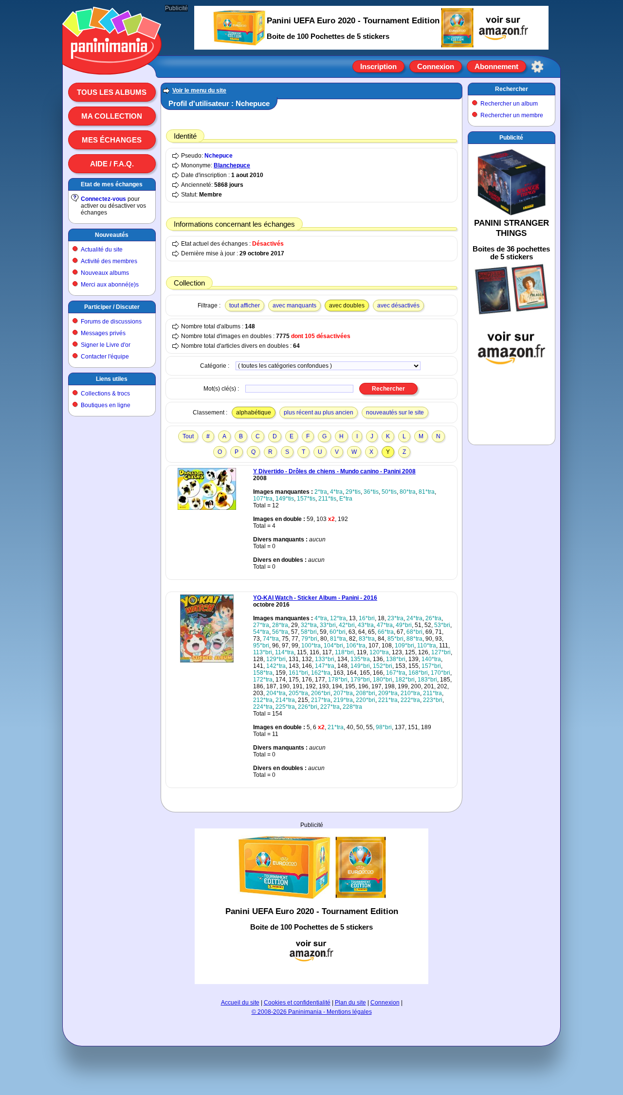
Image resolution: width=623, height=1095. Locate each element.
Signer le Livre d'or (105, 344)
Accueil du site (240, 1002)
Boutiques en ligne (105, 405)
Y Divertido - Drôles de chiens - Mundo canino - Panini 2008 (334, 471)
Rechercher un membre (511, 115)
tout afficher (244, 305)
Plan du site (350, 1002)
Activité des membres (109, 261)
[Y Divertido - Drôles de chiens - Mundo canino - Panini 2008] (207, 507)
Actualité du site (102, 249)
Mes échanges (112, 140)
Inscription (378, 66)
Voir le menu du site (199, 90)
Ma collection (111, 116)
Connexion (435, 66)
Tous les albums (112, 92)
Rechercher (511, 89)
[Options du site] (537, 66)
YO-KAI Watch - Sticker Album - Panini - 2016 (315, 597)
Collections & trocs (105, 393)
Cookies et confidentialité (297, 1002)
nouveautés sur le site (395, 412)
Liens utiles (112, 379)
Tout (188, 436)
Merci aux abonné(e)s (110, 284)
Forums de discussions (111, 321)
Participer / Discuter (112, 307)
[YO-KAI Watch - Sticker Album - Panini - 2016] (207, 660)
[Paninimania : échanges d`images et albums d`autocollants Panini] (112, 62)
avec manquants (294, 305)
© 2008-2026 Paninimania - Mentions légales (312, 1011)
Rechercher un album (509, 103)
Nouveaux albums (105, 272)
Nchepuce (218, 155)
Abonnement (496, 66)
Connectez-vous (103, 199)
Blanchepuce (232, 165)
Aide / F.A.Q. (112, 164)
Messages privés (103, 333)
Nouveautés (111, 235)
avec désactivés (398, 305)
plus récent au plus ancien (318, 412)
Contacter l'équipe (105, 356)
